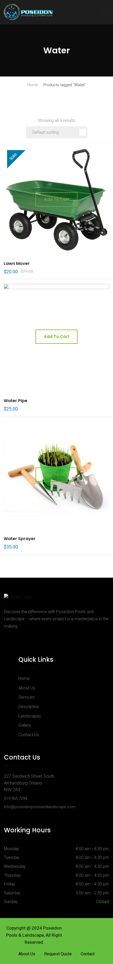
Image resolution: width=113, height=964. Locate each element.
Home (32, 85)
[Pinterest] (22, 638)
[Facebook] (9, 638)
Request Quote (58, 953)
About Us (26, 687)
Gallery (24, 725)
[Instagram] (35, 638)
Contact (88, 953)
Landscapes (29, 716)
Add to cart (56, 199)
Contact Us (28, 734)
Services (26, 697)
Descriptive (28, 706)
